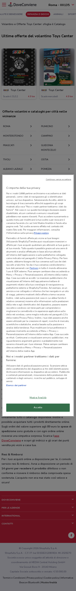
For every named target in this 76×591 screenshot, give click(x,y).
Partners (34, 268)
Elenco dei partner (16, 385)
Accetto (38, 407)
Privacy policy (41, 233)
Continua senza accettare (58, 179)
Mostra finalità (38, 397)
